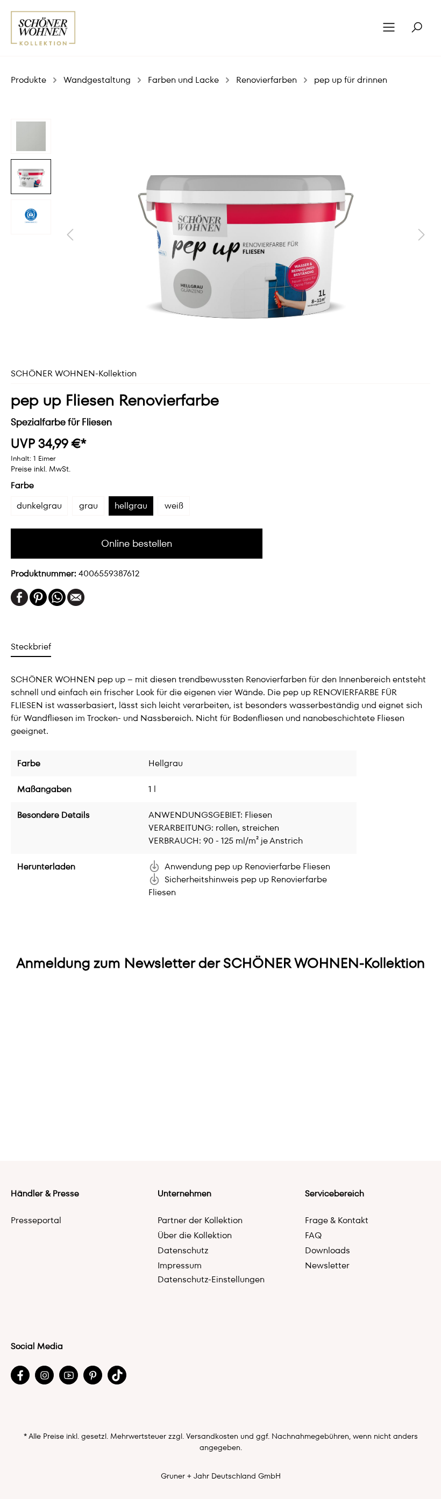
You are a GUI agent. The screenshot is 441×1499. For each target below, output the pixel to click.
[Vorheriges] (70, 234)
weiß (174, 505)
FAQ (313, 1235)
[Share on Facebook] (19, 596)
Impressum (180, 1265)
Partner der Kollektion (200, 1220)
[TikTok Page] (117, 1375)
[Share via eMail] (75, 596)
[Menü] (388, 28)
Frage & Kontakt (336, 1220)
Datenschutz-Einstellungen (211, 1279)
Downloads (327, 1250)
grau (88, 505)
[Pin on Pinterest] (38, 596)
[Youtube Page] (68, 1375)
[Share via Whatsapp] (57, 596)
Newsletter (327, 1265)
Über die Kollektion (195, 1235)
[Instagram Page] (44, 1375)
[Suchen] (416, 28)
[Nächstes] (422, 234)
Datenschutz (183, 1250)
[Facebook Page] (20, 1375)
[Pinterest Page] (92, 1375)
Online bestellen (136, 543)
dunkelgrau (39, 505)
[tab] (31, 646)
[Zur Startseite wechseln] (43, 28)
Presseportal (36, 1220)
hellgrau (131, 505)
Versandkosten (212, 1436)
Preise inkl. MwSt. (40, 468)
